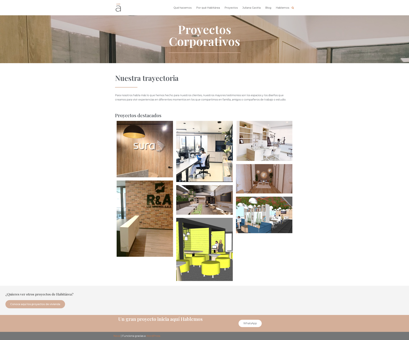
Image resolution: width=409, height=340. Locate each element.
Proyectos (231, 7)
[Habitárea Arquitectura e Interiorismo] (118, 7)
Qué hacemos (183, 7)
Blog (268, 7)
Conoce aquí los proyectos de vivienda (35, 304)
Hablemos (282, 7)
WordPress (153, 335)
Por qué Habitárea (208, 7)
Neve (116, 335)
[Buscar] (293, 8)
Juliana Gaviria (251, 7)
